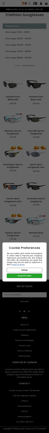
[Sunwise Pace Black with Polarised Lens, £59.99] (36, 84)
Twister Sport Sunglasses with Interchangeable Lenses (13, 202)
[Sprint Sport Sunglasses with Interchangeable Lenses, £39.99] (36, 152)
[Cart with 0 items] (46, 4)
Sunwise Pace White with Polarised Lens (13, 99)
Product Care (24, 345)
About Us (24, 324)
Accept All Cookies (24, 276)
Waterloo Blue (36, 232)
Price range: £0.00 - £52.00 (17, 32)
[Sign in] (41, 4)
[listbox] (33, 65)
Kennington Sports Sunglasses (12, 166)
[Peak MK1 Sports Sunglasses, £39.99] (36, 118)
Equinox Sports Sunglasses (13, 234)
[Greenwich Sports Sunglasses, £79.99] (36, 186)
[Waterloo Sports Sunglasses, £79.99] (13, 118)
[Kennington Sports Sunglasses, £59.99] (13, 152)
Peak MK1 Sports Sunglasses (36, 132)
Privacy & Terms (17, 264)
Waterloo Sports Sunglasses (13, 132)
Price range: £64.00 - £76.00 (18, 45)
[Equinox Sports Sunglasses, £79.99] (13, 220)
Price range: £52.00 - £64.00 (18, 38)
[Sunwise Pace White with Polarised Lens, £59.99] (13, 84)
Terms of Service (24, 351)
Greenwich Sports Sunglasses (36, 200)
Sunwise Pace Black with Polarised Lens (36, 99)
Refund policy (25, 356)
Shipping (24, 335)
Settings (24, 270)
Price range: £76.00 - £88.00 (18, 51)
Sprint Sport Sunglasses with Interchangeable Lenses (36, 168)
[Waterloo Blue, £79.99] (36, 220)
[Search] (29, 4)
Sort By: (18, 65)
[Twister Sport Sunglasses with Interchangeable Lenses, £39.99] (13, 186)
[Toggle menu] (3, 3)
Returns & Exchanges (24, 340)
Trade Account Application (24, 330)
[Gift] (35, 4)
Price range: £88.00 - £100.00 (18, 57)
